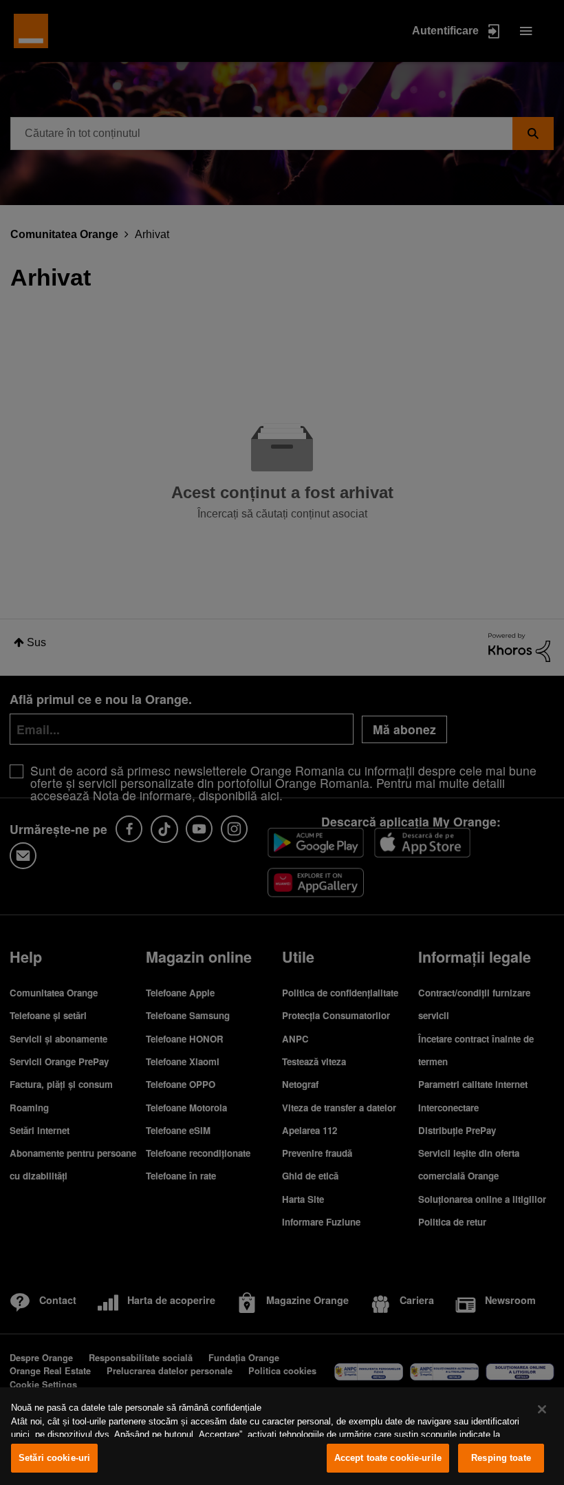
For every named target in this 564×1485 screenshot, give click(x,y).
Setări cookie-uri (54, 1458)
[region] (282, 1436)
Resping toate (501, 1458)
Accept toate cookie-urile (388, 1458)
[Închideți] (542, 1409)
